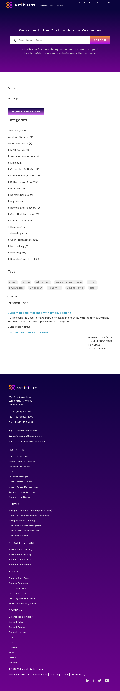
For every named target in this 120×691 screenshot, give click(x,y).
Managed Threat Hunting (22, 520)
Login (107, 3)
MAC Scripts (16, 150)
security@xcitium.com (34, 441)
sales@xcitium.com (27, 430)
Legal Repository (59, 674)
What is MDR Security (20, 554)
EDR (11, 471)
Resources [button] (82, 3)
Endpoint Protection (19, 466)
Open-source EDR (18, 593)
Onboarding (15, 233)
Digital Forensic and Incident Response (29, 515)
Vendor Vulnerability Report (23, 603)
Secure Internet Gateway (68, 282)
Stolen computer (18, 143)
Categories (17, 120)
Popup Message (16, 332)
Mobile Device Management (23, 487)
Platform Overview (18, 456)
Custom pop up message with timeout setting (39, 312)
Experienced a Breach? (21, 617)
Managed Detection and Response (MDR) (30, 510)
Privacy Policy (39, 674)
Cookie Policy (78, 674)
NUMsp (12, 282)
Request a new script (26, 111)
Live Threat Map (17, 588)
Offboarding (15, 227)
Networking (16, 246)
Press (11, 642)
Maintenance (17, 220)
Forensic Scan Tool (19, 578)
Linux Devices (16, 287)
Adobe (26, 282)
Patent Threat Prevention (22, 461)
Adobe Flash (42, 282)
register (38, 53)
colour (93, 287)
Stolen (91, 282)
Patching (14, 252)
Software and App (20, 182)
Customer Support (18, 535)
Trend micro (54, 287)
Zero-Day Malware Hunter (22, 598)
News (11, 652)
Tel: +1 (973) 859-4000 (21, 416)
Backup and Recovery (22, 207)
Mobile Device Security (20, 481)
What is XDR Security (20, 559)
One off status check (21, 214)
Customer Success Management (25, 525)
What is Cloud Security (20, 549)
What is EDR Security (20, 564)
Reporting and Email (21, 259)
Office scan (36, 287)
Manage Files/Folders (22, 175)
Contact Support (17, 627)
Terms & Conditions (19, 674)
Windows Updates (18, 137)
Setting (31, 332)
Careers (12, 657)
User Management (20, 240)
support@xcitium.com (30, 436)
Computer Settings (20, 169)
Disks (12, 163)
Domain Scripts (18, 195)
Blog (11, 637)
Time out (43, 332)
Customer (14, 647)
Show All (13, 130)
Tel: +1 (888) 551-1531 (20, 411)
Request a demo (17, 632)
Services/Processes (20, 156)
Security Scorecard (19, 583)
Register (97, 3)
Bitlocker (14, 188)
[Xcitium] (35, 5)
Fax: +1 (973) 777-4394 (21, 422)
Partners (13, 662)
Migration (15, 201)
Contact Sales (16, 622)
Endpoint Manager (18, 476)
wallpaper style (75, 287)
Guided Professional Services (24, 530)
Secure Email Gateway (20, 497)
